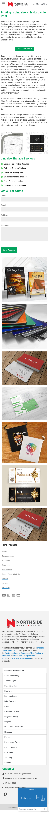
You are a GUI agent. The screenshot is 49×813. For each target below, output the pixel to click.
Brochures (8, 691)
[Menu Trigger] (3, 3)
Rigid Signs (8, 752)
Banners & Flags (10, 686)
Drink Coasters (10, 701)
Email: (3, 205)
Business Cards (10, 696)
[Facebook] (5, 794)
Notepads (8, 732)
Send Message (9, 250)
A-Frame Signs (10, 681)
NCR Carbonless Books (13, 727)
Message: (5, 225)
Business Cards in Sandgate (17, 653)
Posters (7, 737)
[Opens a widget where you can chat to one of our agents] (32, 799)
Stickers (7, 763)
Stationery (8, 757)
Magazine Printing (11, 717)
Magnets (7, 722)
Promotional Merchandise (14, 670)
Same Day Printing (11, 676)
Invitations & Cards (11, 711)
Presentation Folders (12, 742)
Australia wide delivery (21, 658)
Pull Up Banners (10, 747)
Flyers (6, 706)
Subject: (4, 215)
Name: (3, 195)
